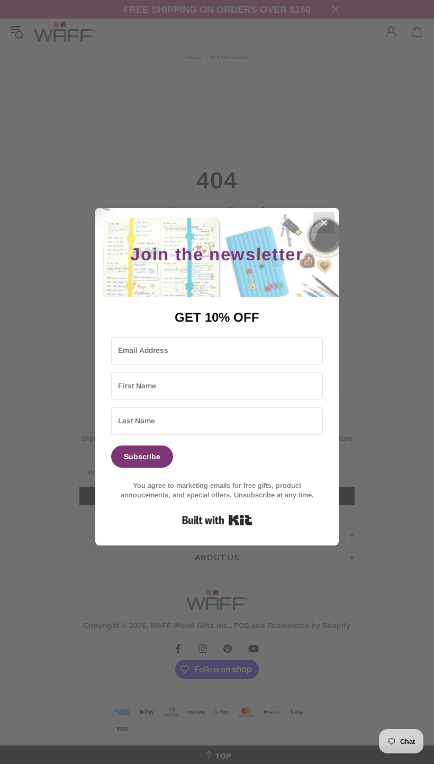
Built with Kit (217, 520)
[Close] (323, 222)
